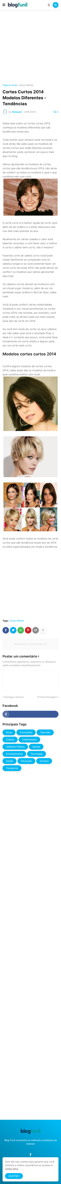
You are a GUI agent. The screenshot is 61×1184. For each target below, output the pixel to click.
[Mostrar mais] (43, 630)
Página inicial (10, 85)
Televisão (45, 732)
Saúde (9, 760)
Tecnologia (36, 753)
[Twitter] (13, 630)
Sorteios (44, 760)
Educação (26, 760)
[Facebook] (6, 630)
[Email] (35, 630)
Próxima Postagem (47, 697)
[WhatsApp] (20, 630)
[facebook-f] (30, 714)
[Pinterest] (28, 630)
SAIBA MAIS (11, 1168)
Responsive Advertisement (30, 644)
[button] (4, 5)
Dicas (9, 732)
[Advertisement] (30, 47)
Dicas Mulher (26, 85)
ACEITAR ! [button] (13, 1175)
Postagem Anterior (14, 697)
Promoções (26, 732)
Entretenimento (14, 753)
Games (36, 746)
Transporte (12, 768)
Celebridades (29, 739)
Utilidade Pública (15, 746)
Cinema (10, 739)
